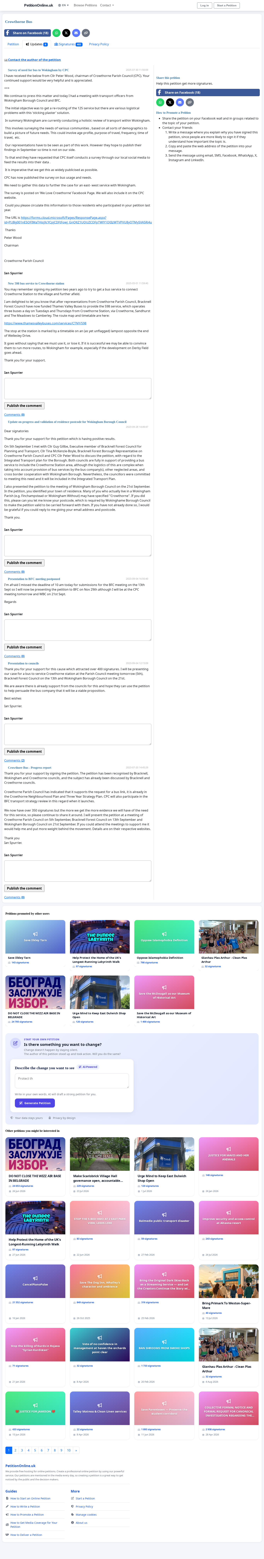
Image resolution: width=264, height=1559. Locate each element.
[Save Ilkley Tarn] (35, 943)
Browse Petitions (85, 5)
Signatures (69, 44)
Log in (204, 5)
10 (69, 1450)
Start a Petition (227, 5)
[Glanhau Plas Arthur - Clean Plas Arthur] (229, 945)
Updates (37, 44)
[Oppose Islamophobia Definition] (164, 943)
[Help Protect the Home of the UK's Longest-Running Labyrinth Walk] (100, 945)
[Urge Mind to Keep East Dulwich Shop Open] (100, 1001)
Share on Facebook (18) (30, 33)
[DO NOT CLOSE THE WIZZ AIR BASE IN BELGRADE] (35, 1001)
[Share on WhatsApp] (56, 33)
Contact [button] (106, 5)
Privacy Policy (99, 44)
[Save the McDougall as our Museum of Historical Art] (164, 1001)
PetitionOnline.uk (38, 5)
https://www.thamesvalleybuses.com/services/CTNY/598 (45, 323)
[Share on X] (66, 33)
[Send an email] (76, 33)
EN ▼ (65, 5)
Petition (13, 44)
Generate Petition (37, 1103)
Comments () (14, 414)
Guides (11, 1491)
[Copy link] (86, 33)
